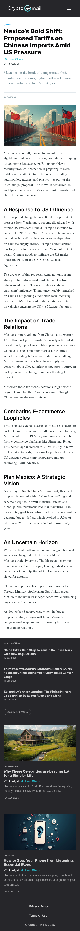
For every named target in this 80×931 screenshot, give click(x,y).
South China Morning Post (40, 491)
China (7, 24)
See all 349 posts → (17, 712)
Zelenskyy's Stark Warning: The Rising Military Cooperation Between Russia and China (38, 693)
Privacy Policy (39, 906)
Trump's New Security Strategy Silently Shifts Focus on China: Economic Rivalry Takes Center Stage (38, 673)
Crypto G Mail (34, 925)
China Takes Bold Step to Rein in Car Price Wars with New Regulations (38, 652)
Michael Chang (14, 59)
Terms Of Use (38, 915)
